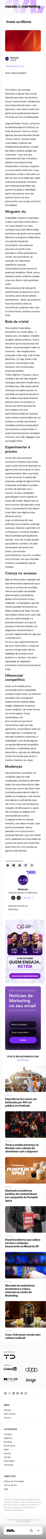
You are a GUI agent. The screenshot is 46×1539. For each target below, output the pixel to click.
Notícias (7, 1410)
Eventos (7, 1453)
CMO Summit (10, 1414)
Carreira (7, 1457)
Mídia (6, 1449)
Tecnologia (8, 1465)
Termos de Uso (10, 1485)
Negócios (8, 1438)
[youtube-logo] (17, 1393)
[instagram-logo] (5, 1393)
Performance (9, 1445)
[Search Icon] (31, 1530)
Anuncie (7, 1417)
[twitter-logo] (9, 1393)
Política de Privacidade (14, 1481)
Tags (6, 1489)
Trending (8, 1434)
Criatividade (9, 1461)
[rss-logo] (21, 1393)
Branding (8, 1442)
